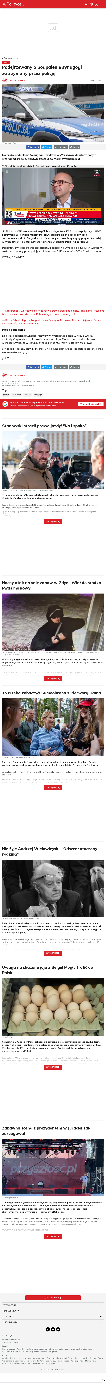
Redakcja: (7, 1335)
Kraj (16, 58)
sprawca (27, 394)
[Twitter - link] (58, 1329)
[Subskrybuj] (91, 4)
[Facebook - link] (48, 1329)
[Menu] (101, 4)
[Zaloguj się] (96, 4)
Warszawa (16, 394)
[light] (86, 4)
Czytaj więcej (53, 521)
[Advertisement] (53, 281)
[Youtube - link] (53, 1329)
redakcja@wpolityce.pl (48, 381)
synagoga (38, 394)
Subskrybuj (14, 383)
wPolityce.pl (7, 58)
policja (6, 394)
